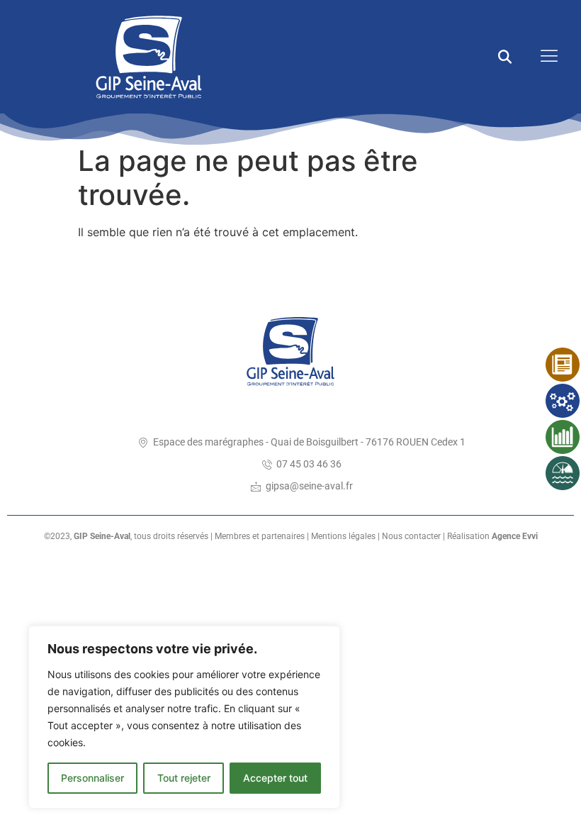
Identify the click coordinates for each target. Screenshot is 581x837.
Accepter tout (275, 778)
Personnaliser (92, 778)
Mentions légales (343, 536)
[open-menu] (545, 57)
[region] (184, 717)
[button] (504, 57)
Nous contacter (411, 536)
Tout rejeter (183, 778)
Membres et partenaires (260, 536)
